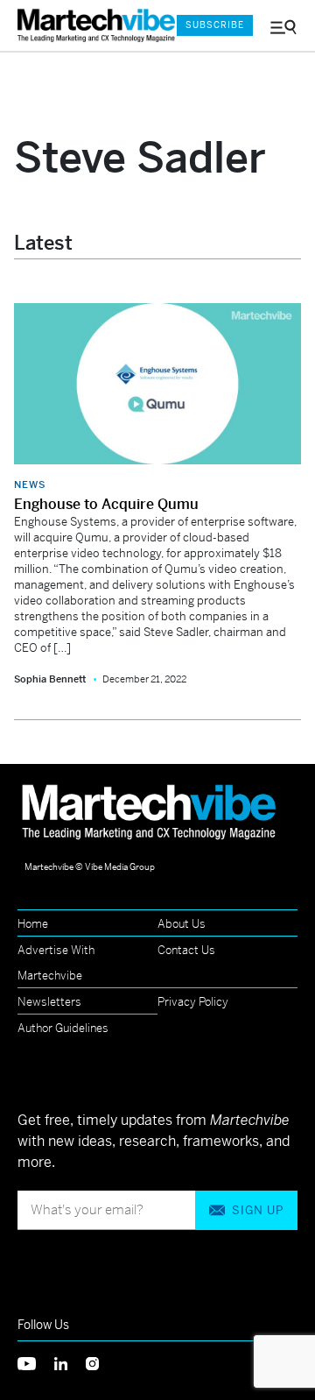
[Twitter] (36, 1362)
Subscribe (215, 25)
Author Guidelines (63, 1028)
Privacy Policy (193, 1001)
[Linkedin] (70, 1362)
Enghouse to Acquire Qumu (106, 504)
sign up (258, 1210)
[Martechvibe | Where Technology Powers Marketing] (88, 26)
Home (33, 923)
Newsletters (49, 1001)
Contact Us (186, 950)
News (30, 484)
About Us (182, 923)
